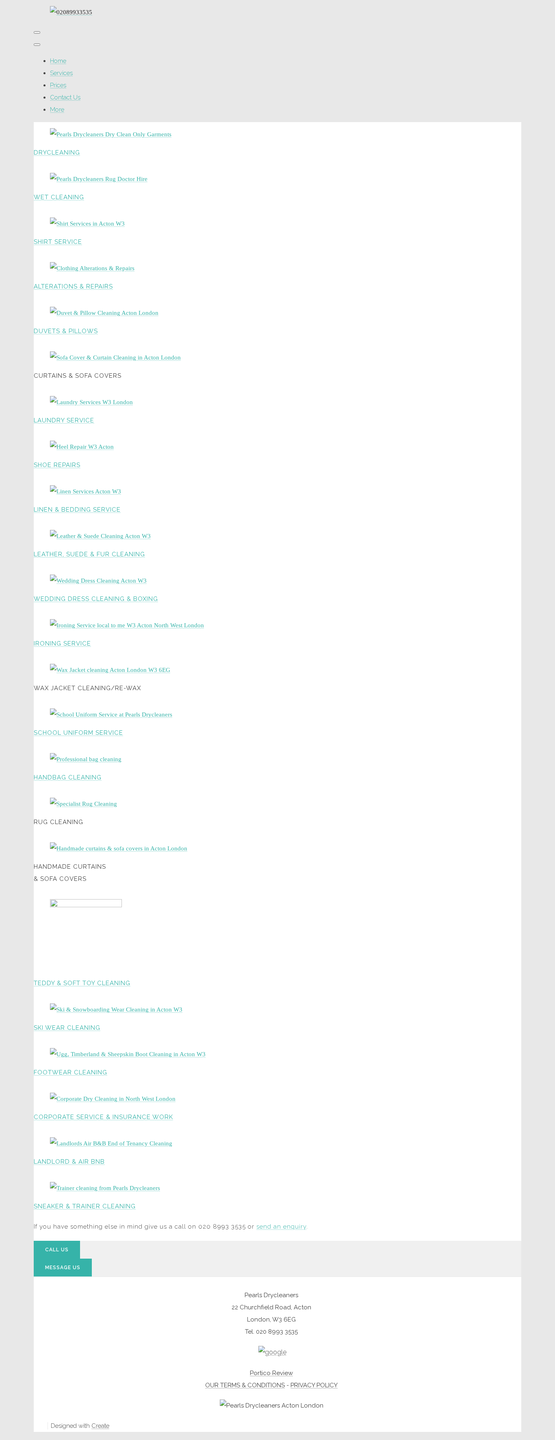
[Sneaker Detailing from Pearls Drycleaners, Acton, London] (105, 1188)
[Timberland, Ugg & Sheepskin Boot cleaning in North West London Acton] (128, 1054)
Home (58, 61)
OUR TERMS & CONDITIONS (245, 1385)
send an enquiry (281, 1226)
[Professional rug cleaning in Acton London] (83, 803)
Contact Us (65, 97)
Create (100, 1425)
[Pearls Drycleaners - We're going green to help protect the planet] (98, 179)
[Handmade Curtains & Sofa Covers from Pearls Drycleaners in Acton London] (118, 848)
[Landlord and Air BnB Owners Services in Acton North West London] (111, 1143)
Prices (58, 85)
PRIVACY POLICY (314, 1385)
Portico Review (271, 1373)
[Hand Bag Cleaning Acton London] (85, 759)
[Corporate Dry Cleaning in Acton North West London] (113, 1098)
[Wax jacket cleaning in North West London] (110, 670)
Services (61, 73)
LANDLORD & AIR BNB (69, 1161)
